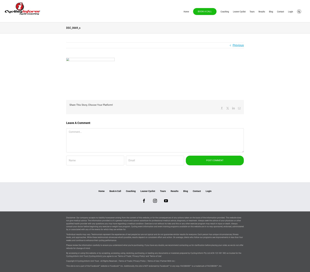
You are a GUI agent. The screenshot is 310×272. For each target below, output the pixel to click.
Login (209, 191)
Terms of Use (153, 261)
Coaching (131, 191)
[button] (299, 11)
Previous (238, 45)
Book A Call (115, 191)
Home (101, 191)
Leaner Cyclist (147, 191)
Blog (185, 191)
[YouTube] (166, 201)
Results (174, 191)
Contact (197, 191)
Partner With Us (167, 261)
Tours (163, 191)
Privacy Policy (139, 261)
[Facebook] (144, 201)
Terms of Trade (125, 261)
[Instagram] (155, 201)
